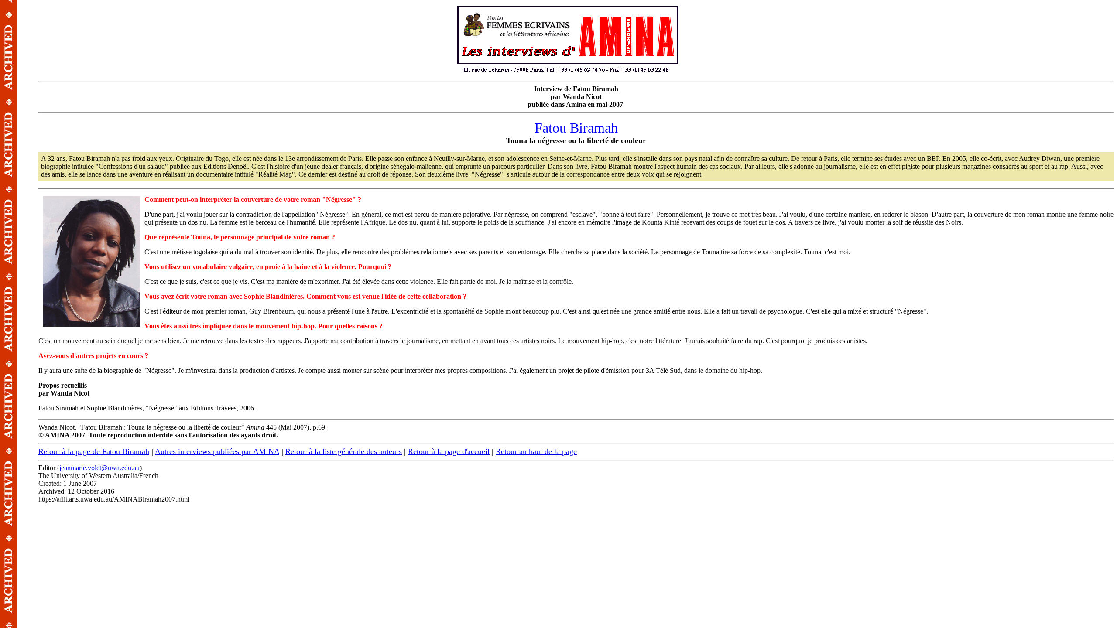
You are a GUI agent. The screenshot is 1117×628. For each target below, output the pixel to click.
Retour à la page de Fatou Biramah (93, 451)
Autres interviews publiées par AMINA (217, 451)
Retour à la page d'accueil (449, 451)
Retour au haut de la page (536, 451)
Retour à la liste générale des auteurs (343, 451)
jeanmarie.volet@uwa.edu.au (99, 467)
